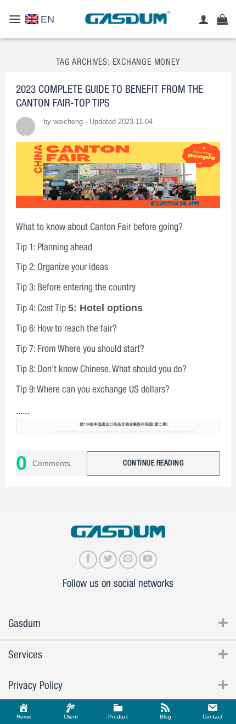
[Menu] (14, 18)
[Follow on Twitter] (108, 560)
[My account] (203, 19)
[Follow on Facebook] (88, 560)
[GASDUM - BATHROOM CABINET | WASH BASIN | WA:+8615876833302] (127, 19)
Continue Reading (153, 463)
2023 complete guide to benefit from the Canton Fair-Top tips (109, 96)
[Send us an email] (128, 560)
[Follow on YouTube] (148, 560)
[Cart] (222, 19)
